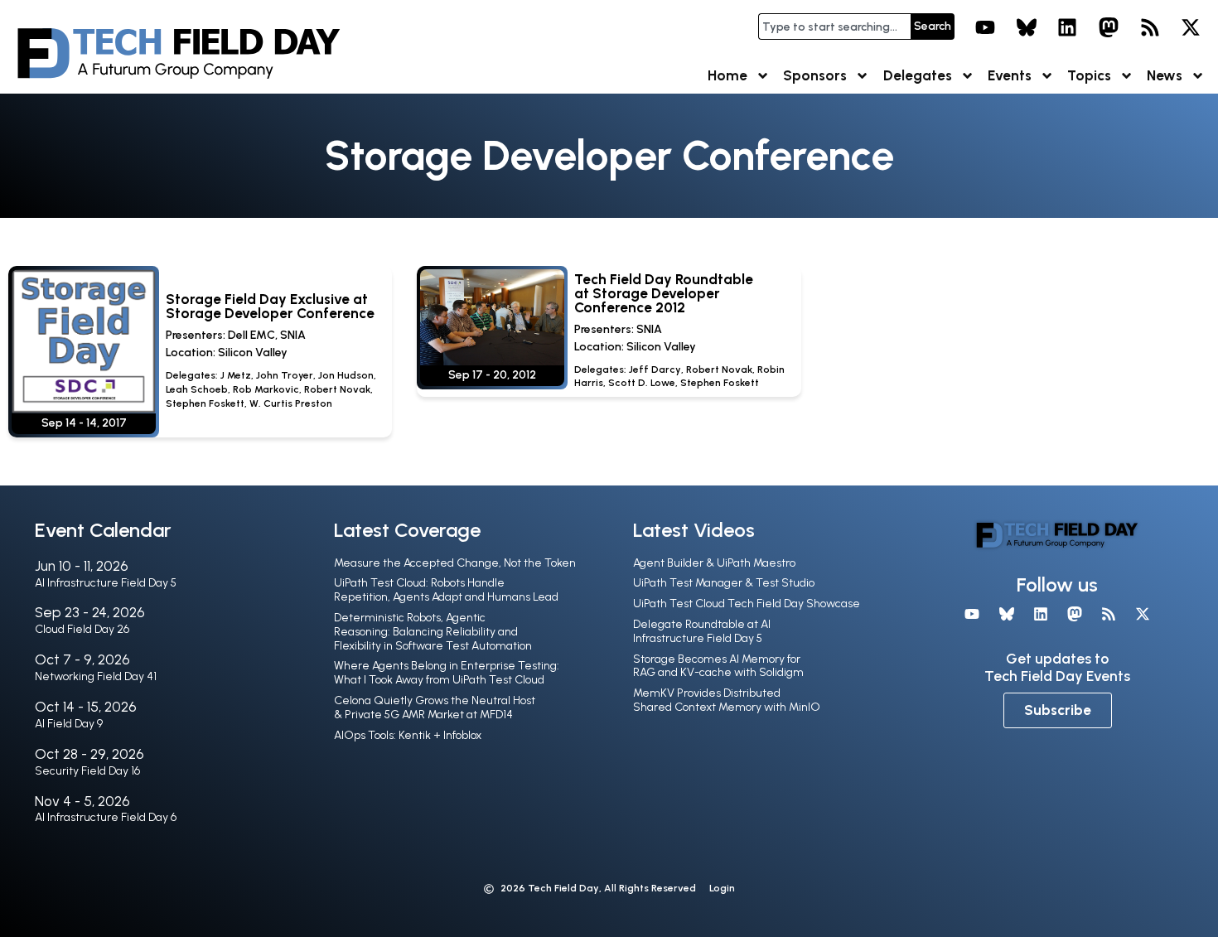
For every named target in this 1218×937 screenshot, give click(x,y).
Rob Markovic (266, 389)
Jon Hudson (346, 375)
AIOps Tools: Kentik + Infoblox (407, 735)
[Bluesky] (1027, 27)
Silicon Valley (253, 352)
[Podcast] (1150, 27)
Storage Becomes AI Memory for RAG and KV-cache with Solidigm (718, 666)
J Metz (235, 375)
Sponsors (815, 75)
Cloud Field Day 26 (82, 629)
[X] (1191, 27)
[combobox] (834, 26)
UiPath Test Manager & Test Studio (723, 583)
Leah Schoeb (197, 389)
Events (1010, 75)
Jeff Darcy (655, 369)
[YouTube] (985, 27)
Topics (1089, 75)
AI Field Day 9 (69, 724)
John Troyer (284, 375)
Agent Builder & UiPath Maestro (714, 563)
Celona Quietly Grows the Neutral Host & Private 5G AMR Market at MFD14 (434, 707)
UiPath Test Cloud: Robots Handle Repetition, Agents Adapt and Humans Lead (446, 590)
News (1164, 75)
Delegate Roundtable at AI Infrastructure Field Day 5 (702, 631)
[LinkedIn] (1068, 27)
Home (727, 75)
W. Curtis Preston (290, 403)
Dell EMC (251, 335)
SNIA (293, 335)
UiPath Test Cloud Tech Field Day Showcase (746, 603)
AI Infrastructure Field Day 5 (105, 583)
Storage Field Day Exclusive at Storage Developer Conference (270, 306)
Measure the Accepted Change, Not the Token (455, 563)
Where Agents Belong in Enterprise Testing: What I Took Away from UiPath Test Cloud (446, 673)
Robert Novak (337, 389)
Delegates (917, 75)
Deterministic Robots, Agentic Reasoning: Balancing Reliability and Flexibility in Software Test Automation (433, 632)
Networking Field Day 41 (96, 676)
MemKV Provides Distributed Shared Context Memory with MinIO (726, 700)
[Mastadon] (1109, 27)
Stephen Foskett (205, 403)
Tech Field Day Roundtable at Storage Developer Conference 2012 (663, 293)
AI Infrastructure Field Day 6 (105, 817)
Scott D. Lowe (641, 383)
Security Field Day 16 (87, 771)
